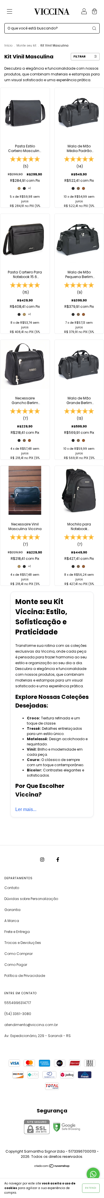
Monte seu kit (26, 45)
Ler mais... (25, 809)
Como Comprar (18, 953)
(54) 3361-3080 (17, 1013)
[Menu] (9, 12)
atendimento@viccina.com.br (31, 1024)
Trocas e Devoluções (22, 942)
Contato (11, 887)
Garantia (12, 909)
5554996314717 (17, 1002)
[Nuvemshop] (52, 1166)
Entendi (90, 1188)
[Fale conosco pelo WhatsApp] (93, 1174)
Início (8, 45)
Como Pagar (15, 964)
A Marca (11, 920)
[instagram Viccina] (42, 859)
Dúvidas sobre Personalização (31, 898)
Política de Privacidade (24, 975)
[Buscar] (94, 28)
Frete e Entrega (17, 931)
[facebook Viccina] (58, 859)
